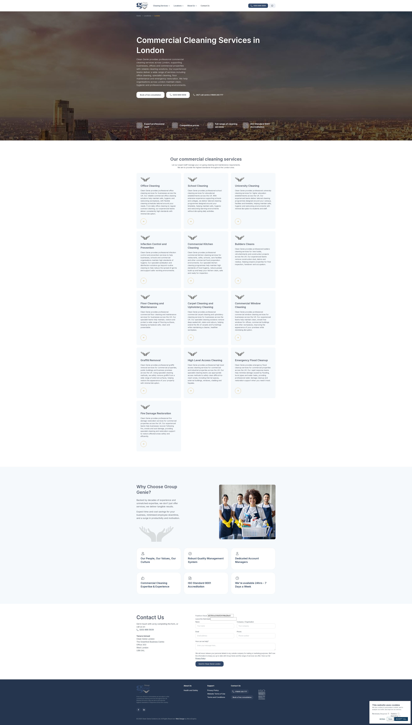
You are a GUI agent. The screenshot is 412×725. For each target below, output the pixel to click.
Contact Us (205, 6)
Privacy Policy (213, 690)
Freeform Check (201, 616)
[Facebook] (138, 710)
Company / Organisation (245, 622)
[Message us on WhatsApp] (272, 6)
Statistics (394, 714)
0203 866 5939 (179, 95)
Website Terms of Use (216, 694)
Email (197, 632)
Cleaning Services (160, 6)
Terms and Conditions (216, 697)
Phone (239, 632)
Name (197, 622)
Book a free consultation (150, 95)
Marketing (394, 716)
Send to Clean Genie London (209, 664)
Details (382, 719)
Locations (178, 6)
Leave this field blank (203, 619)
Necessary (379, 714)
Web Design (180, 719)
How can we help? (202, 641)
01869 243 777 (241, 691)
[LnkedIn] (144, 710)
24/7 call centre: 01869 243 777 (209, 95)
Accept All (401, 719)
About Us (191, 6)
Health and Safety (191, 690)
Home (138, 16)
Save (390, 719)
